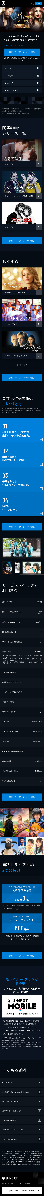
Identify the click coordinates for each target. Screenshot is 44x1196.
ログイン (38, 3)
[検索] (32, 3)
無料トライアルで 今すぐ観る (22, 52)
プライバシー (18, 1183)
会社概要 (10, 1183)
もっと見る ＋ (22, 364)
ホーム (4, 1183)
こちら (36, 662)
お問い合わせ (28, 1183)
